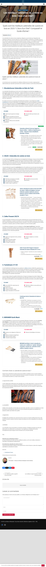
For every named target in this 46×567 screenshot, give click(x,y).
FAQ (36, 521)
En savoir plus (39, 149)
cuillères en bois (27, 268)
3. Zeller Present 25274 (10, 216)
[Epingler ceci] (13, 468)
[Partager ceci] (3, 468)
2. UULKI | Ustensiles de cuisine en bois (16, 156)
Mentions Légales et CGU (29, 521)
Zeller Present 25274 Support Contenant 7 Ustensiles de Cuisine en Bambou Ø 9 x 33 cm (30, 248)
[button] (1, 4)
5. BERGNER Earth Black (11, 317)
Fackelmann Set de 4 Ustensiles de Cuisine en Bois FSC (30, 297)
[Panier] (44, 4)
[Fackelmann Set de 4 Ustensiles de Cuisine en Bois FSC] (11, 301)
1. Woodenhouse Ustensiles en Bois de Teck (17, 88)
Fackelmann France (9, 452)
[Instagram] (5, 525)
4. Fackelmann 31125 (10, 265)
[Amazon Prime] (40, 256)
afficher (9, 35)
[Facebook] (2, 525)
